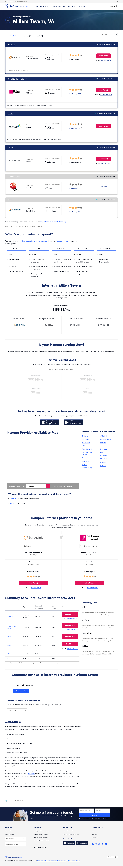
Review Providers (58, 6)
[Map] (42, 462)
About (93, 831)
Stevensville (86, 442)
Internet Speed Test (68, 831)
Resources (71, 6)
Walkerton (85, 446)
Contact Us (94, 837)
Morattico (103, 456)
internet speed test (61, 241)
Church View (104, 459)
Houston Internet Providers (40, 837)
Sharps (84, 464)
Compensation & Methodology (45, 860)
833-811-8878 (106, 60)
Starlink (11, 148)
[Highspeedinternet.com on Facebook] (93, 844)
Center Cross (86, 458)
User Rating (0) (74, 189)
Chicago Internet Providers (40, 834)
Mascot (103, 462)
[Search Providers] (24, 839)
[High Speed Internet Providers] (16, 6)
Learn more (103, 187)
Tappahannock (87, 449)
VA (11, 801)
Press (93, 840)
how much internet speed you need (34, 241)
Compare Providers (42, 6)
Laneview (85, 461)
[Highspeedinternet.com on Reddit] (102, 844)
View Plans (101, 56)
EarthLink (11, 44)
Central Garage (87, 468)
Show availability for (16, 486)
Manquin (103, 465)
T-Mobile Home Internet (17, 79)
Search (113, 6)
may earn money (11, 1)
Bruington (85, 436)
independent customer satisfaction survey (53, 222)
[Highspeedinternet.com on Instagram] (99, 844)
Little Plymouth (105, 439)
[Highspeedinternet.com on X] (96, 844)
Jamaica (103, 446)
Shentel (11, 200)
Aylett (102, 452)
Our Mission (95, 834)
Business (82, 6)
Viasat (10, 113)
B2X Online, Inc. (14, 177)
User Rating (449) (75, 128)
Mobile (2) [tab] (39, 36)
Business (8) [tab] (27, 36)
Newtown (103, 449)
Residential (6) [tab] (13, 36)
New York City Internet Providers (42, 840)
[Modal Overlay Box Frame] (61, 814)
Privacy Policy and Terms (59, 860)
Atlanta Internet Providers (40, 847)
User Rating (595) (75, 94)
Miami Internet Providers (40, 844)
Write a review (21, 691)
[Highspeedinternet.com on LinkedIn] (106, 844)
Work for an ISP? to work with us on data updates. (23, 226)
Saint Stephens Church (87, 453)
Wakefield (103, 436)
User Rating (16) (74, 212)
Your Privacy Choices (74, 860)
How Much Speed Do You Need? (71, 834)
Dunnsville (85, 439)
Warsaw (103, 442)
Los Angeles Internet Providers (41, 831)
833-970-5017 (106, 163)
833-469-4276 (106, 94)
